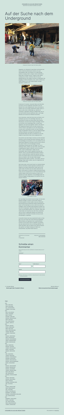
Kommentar (21, 253)
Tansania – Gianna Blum (10, 377)
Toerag (24, 176)
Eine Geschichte (42, 235)
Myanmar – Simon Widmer (10, 379)
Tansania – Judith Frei (10, 322)
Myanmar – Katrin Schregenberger (12, 361)
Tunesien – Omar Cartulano (11, 347)
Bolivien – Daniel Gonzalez (10, 341)
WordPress (57, 410)
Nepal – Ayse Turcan (9, 328)
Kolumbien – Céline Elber (10, 316)
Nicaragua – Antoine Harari (10, 358)
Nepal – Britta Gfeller (9, 306)
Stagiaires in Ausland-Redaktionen (32, 4)
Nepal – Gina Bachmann (10, 337)
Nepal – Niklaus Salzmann (10, 388)
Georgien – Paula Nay (9, 325)
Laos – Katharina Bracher (10, 395)
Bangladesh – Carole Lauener (11, 398)
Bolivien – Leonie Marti (10, 349)
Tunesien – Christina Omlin (10, 404)
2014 (6, 385)
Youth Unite (30, 176)
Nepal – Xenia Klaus (9, 319)
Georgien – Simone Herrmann (11, 359)
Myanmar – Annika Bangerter (11, 356)
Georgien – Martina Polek (10, 350)
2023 (6, 324)
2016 (6, 364)
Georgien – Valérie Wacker (10, 335)
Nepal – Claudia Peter (9, 344)
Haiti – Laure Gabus (9, 389)
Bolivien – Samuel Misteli (10, 362)
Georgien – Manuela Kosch (10, 367)
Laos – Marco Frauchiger (10, 401)
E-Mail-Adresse (36, 263)
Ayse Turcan (22, 237)
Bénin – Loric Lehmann (10, 312)
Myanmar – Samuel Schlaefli (11, 365)
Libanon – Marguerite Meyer (11, 340)
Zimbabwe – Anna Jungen (10, 309)
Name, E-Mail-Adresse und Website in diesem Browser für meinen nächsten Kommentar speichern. (32, 276)
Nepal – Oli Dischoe (9, 380)
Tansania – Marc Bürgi (10, 331)
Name (20, 263)
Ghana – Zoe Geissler (9, 313)
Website (20, 269)
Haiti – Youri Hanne (9, 383)
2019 (6, 334)
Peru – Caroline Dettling (10, 307)
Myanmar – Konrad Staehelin (11, 338)
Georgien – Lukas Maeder (10, 368)
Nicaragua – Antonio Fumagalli (11, 374)
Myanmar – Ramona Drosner (11, 318)
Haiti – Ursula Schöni (9, 353)
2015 (6, 376)
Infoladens (21, 79)
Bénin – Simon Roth (9, 304)
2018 (6, 343)
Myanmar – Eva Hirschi (10, 346)
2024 (6, 310)
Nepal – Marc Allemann (10, 371)
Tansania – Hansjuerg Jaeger (11, 370)
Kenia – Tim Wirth (9, 315)
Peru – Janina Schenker (10, 321)
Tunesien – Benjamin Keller (10, 386)
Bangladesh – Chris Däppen (11, 392)
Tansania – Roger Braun (10, 355)
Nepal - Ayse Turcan (42, 236)
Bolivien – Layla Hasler (10, 399)
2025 (6, 303)
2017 (6, 352)
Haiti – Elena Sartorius (10, 373)
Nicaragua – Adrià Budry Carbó (11, 382)
